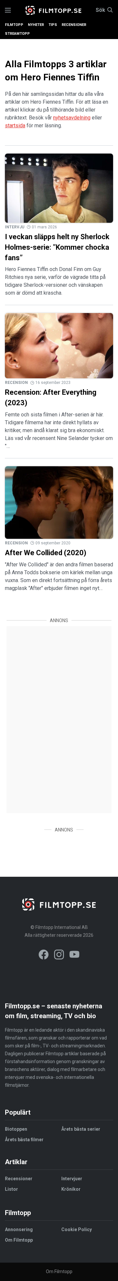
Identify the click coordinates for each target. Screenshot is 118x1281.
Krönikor (71, 1189)
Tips (53, 25)
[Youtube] (74, 956)
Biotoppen (16, 1129)
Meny (8, 10)
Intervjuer (71, 1178)
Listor (11, 1189)
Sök (100, 10)
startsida (15, 125)
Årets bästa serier (80, 1129)
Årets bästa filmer (24, 1139)
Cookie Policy (76, 1229)
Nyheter (36, 25)
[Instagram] (59, 956)
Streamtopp (17, 34)
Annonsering (19, 1229)
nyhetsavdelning (71, 118)
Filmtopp (14, 25)
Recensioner (74, 25)
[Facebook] (44, 956)
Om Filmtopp (19, 1240)
